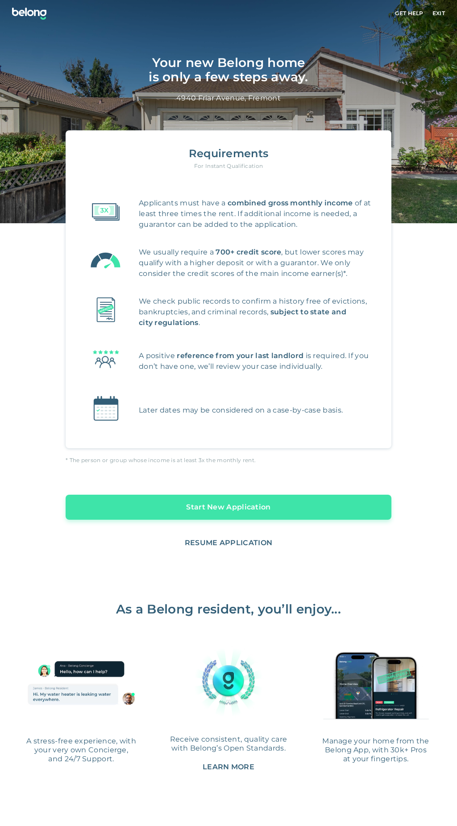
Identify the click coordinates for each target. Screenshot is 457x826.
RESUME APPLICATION (228, 542)
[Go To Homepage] (29, 14)
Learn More (228, 767)
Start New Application (228, 507)
